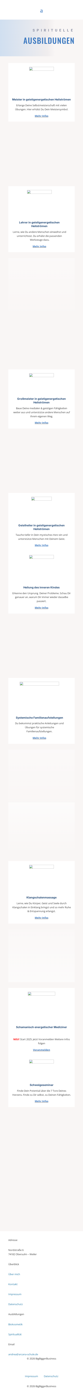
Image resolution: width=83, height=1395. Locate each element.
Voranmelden (41, 1050)
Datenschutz (15, 1304)
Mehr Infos (41, 116)
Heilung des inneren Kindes (41, 587)
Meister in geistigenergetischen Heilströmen (41, 99)
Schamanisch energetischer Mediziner (41, 1027)
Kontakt (13, 1284)
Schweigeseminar (41, 1084)
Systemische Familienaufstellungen (39, 717)
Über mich (14, 1274)
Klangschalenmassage (41, 897)
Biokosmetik (15, 1324)
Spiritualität (15, 1334)
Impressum (14, 1294)
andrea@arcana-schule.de (23, 1354)
